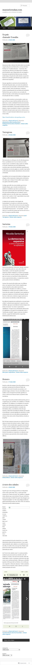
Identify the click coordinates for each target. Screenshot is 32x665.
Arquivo (4, 653)
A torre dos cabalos (10, 484)
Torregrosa (7, 132)
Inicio (4, 28)
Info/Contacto (11, 28)
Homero (5, 379)
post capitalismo (10, 372)
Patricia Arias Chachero (13, 123)
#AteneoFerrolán (7, 122)
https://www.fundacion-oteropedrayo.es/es (13, 117)
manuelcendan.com (12, 9)
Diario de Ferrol (13, 120)
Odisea (8, 477)
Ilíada (4, 477)
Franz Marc (19, 632)
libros (4, 372)
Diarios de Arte (12, 632)
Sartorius (6, 224)
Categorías (5, 648)
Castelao (14, 122)
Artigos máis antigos (9, 640)
